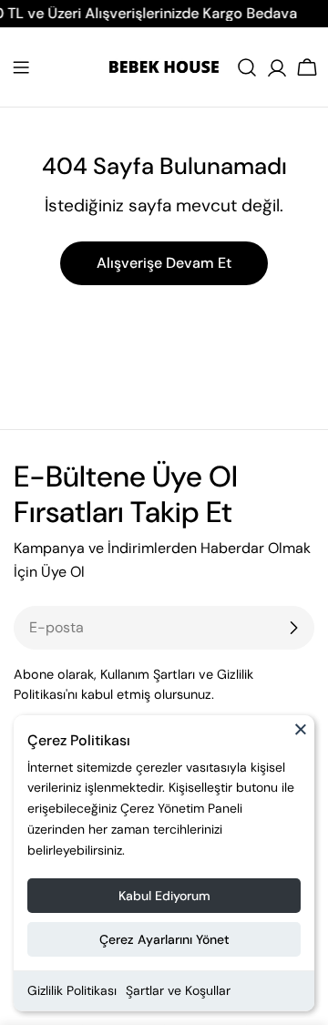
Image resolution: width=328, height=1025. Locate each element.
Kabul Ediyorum (164, 895)
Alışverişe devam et (164, 262)
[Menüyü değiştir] (21, 67)
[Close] (300, 737)
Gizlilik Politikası (72, 990)
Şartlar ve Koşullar (178, 990)
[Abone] (293, 628)
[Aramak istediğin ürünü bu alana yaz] (247, 67)
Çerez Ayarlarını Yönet (164, 939)
